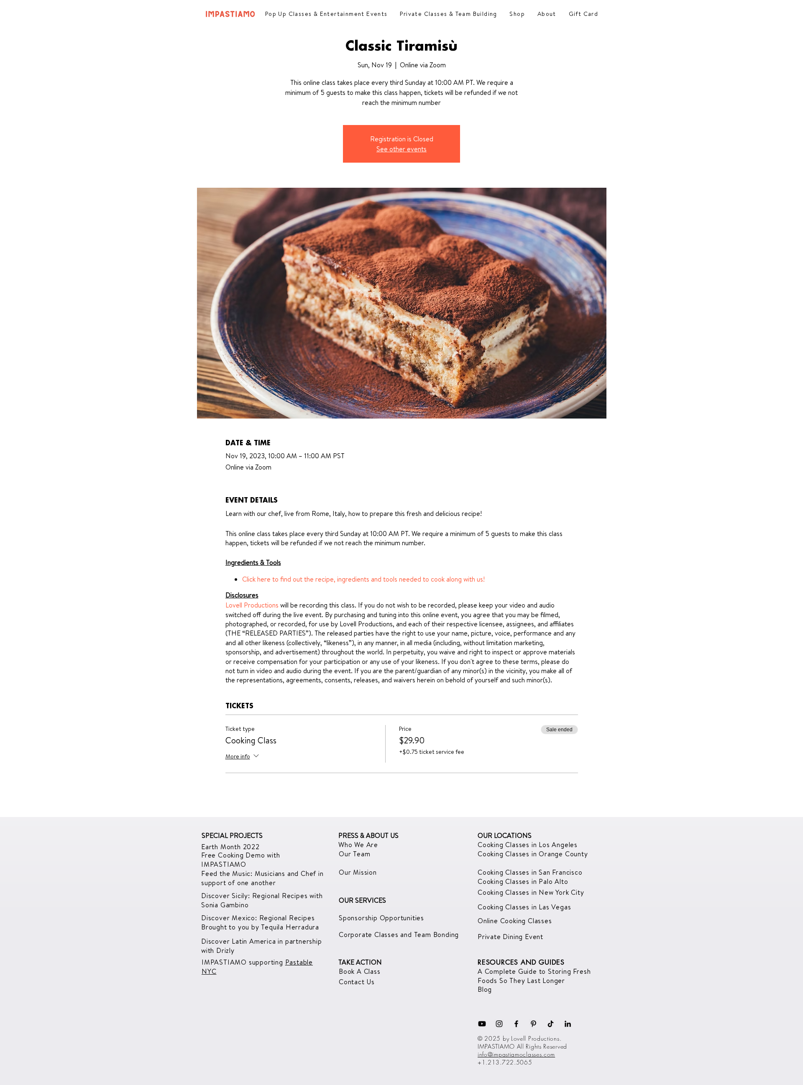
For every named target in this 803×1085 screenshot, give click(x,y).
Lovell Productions (252, 605)
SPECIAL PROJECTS (232, 835)
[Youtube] (482, 1023)
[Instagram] (499, 1023)
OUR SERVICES (362, 900)
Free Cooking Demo (234, 855)
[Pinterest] (533, 1023)
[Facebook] (516, 1023)
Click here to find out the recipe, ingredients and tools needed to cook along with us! (363, 579)
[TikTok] (550, 1023)
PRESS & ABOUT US (368, 835)
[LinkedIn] (567, 1023)
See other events (401, 148)
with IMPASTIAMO (240, 859)
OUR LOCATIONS (505, 835)
